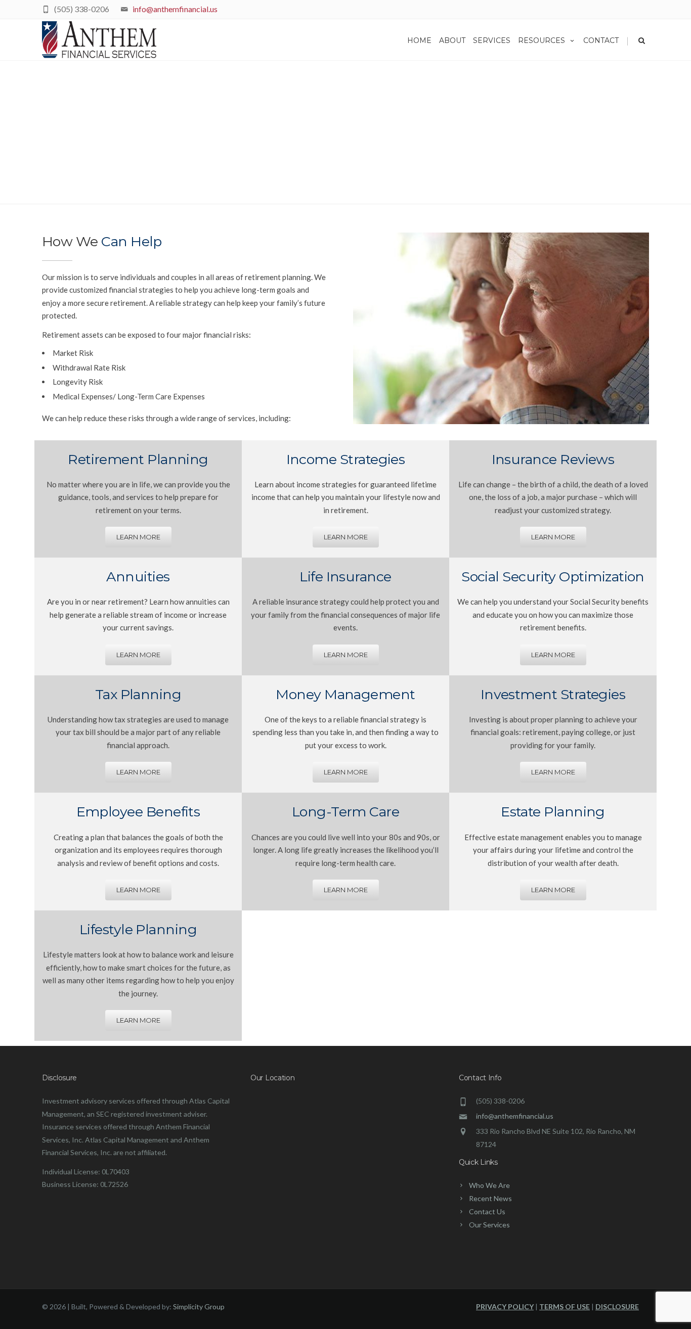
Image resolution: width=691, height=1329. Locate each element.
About (452, 40)
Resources (541, 40)
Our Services (489, 1224)
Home (419, 40)
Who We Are (489, 1185)
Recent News (490, 1198)
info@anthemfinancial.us (175, 9)
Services (491, 40)
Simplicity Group (199, 1306)
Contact (601, 40)
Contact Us (487, 1211)
